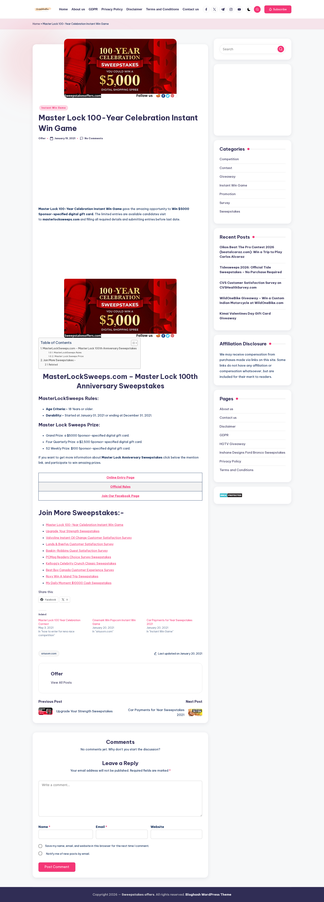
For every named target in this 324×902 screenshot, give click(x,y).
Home (36, 24)
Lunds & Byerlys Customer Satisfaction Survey (79, 544)
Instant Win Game (53, 107)
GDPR (224, 435)
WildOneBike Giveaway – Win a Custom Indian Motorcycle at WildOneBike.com (252, 300)
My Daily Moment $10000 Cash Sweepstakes (78, 583)
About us (226, 409)
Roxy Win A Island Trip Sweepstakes (72, 576)
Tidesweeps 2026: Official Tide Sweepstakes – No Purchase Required (251, 269)
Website (157, 827)
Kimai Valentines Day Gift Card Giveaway (245, 315)
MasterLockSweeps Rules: (68, 352)
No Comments (94, 138)
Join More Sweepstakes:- (59, 360)
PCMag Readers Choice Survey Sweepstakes (78, 557)
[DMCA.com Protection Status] (231, 495)
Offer (57, 673)
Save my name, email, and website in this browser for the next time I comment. (97, 846)
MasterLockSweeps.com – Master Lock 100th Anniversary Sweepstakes (90, 348)
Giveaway (228, 176)
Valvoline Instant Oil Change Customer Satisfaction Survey (89, 538)
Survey (225, 203)
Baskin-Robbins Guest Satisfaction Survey (77, 550)
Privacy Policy (230, 461)
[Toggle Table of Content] (132, 343)
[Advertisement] (120, 175)
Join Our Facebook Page (120, 496)
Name (44, 827)
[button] (277, 9)
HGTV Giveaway (232, 444)
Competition (229, 159)
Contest (226, 168)
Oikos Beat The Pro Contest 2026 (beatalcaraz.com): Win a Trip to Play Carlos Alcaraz (251, 252)
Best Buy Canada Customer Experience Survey (80, 570)
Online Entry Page (120, 477)
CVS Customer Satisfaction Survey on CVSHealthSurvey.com (250, 285)
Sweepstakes (230, 211)
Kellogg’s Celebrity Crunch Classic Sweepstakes (81, 563)
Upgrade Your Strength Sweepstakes (72, 531)
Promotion (228, 194)
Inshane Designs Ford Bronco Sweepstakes (252, 452)
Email (101, 827)
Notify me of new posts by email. (68, 853)
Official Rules (120, 487)
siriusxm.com (48, 653)
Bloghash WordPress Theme (208, 894)
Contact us (228, 418)
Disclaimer (228, 426)
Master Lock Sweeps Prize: (69, 356)
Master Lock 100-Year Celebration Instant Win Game (84, 525)
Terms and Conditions (237, 470)
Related (53, 364)
